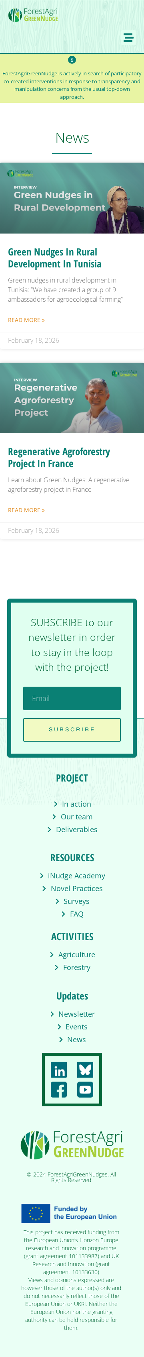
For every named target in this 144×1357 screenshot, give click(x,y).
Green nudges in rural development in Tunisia (55, 257)
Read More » (26, 320)
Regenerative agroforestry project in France (59, 457)
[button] (128, 37)
